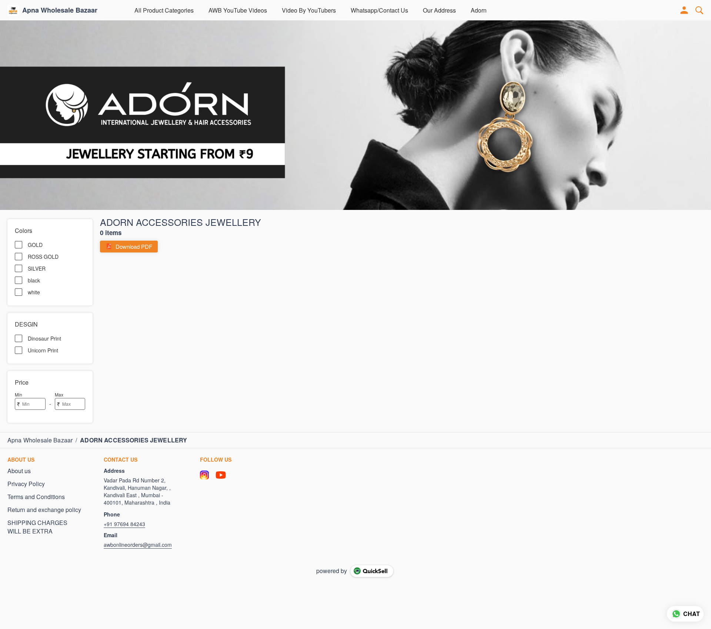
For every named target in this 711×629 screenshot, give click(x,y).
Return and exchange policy (44, 510)
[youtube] (221, 475)
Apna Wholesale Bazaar (59, 10)
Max (59, 394)
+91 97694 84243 (124, 524)
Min (18, 394)
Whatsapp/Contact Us (379, 10)
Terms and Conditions (36, 497)
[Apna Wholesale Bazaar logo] (13, 10)
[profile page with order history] (684, 10)
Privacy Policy (26, 484)
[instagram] (204, 475)
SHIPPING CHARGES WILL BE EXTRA (37, 527)
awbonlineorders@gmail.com (138, 544)
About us (19, 471)
